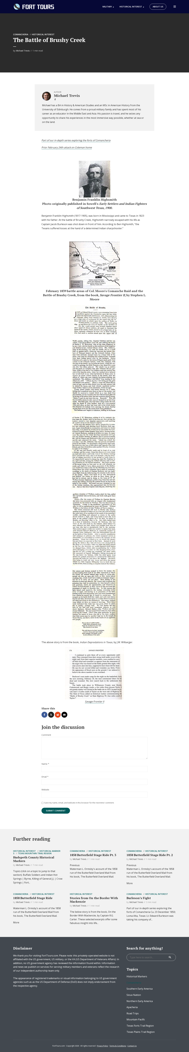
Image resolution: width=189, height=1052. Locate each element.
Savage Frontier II (94, 701)
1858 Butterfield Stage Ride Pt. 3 (93, 855)
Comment (46, 735)
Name (45, 764)
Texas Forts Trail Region (140, 1025)
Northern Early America (140, 1001)
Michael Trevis (23, 50)
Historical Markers (137, 976)
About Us (158, 6)
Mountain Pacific (136, 1019)
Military (107, 6)
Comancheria (20, 34)
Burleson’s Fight (139, 898)
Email (44, 777)
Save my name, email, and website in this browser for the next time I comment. (79, 802)
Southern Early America (140, 988)
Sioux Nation (134, 995)
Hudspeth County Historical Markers (33, 859)
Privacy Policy (102, 1046)
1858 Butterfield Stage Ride (32, 898)
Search (170, 957)
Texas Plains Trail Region (141, 1032)
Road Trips (133, 1013)
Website (45, 789)
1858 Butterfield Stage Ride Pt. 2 (150, 855)
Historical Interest (130, 6)
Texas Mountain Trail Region (35, 853)
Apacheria (132, 1007)
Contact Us (132, 1046)
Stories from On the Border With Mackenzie (94, 900)
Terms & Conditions (117, 1046)
